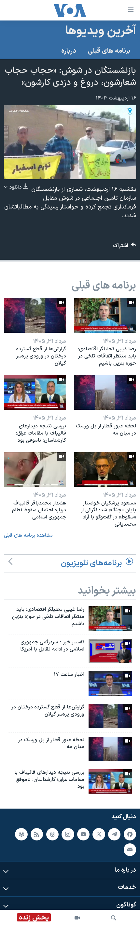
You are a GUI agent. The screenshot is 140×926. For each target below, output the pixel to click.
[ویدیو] (77, 918)
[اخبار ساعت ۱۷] (110, 683)
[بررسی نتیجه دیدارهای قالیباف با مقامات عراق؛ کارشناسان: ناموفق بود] (35, 392)
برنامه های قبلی (109, 51)
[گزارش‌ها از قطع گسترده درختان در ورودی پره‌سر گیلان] (35, 315)
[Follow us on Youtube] (83, 834)
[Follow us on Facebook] (130, 834)
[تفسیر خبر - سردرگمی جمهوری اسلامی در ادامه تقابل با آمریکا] (110, 651)
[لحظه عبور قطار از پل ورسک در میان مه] (105, 392)
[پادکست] (21, 834)
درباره (68, 51)
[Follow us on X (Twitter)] (98, 834)
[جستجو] (113, 918)
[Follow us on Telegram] (114, 834)
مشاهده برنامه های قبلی (28, 535)
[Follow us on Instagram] (68, 834)
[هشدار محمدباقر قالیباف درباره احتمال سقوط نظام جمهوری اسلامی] (35, 469)
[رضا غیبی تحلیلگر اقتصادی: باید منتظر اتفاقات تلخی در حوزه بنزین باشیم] (105, 315)
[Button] (124, 247)
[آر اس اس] (37, 834)
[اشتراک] (130, 849)
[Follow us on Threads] (52, 834)
